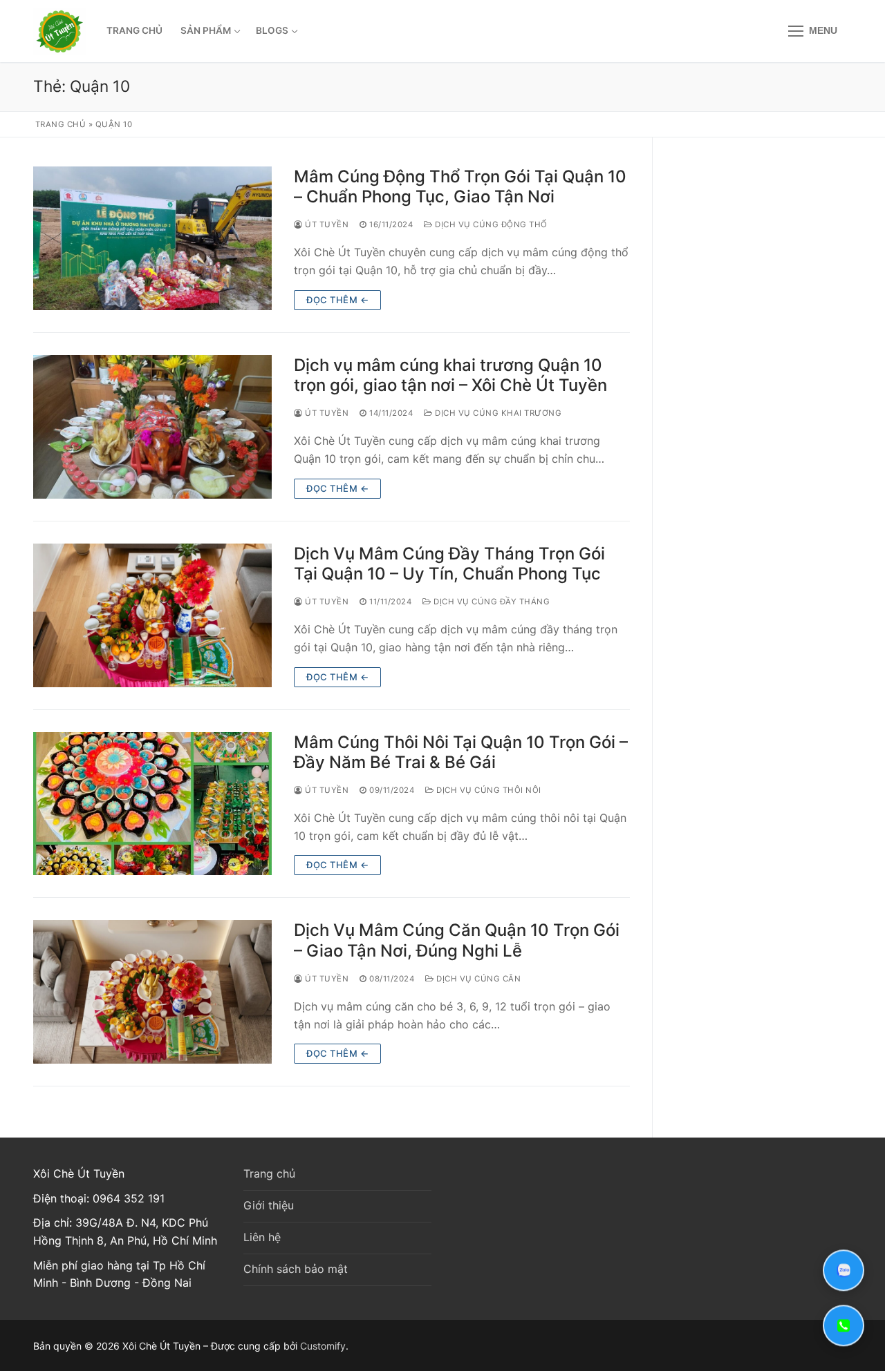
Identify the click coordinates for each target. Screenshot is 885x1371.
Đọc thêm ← (337, 299)
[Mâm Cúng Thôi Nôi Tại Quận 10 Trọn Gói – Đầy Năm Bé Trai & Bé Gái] (152, 804)
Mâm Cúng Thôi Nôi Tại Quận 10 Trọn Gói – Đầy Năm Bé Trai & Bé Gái (461, 752)
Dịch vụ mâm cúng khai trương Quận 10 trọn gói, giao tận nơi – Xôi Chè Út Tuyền (450, 375)
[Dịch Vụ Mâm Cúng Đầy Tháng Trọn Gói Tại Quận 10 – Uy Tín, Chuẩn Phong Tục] (152, 615)
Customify (323, 1346)
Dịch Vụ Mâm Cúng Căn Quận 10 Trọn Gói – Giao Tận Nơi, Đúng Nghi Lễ (457, 940)
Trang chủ (60, 124)
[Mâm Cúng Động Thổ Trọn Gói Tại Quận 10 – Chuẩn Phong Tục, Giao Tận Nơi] (152, 238)
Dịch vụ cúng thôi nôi (487, 790)
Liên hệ (262, 1237)
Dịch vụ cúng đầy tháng (490, 601)
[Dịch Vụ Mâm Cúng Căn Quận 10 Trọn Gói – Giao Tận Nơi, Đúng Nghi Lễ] (152, 992)
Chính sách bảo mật (295, 1269)
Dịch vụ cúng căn (477, 979)
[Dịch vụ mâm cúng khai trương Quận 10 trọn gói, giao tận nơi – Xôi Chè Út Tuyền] (152, 427)
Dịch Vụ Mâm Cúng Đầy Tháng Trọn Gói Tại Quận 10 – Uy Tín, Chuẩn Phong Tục (449, 564)
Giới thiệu (268, 1205)
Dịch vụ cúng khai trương (497, 413)
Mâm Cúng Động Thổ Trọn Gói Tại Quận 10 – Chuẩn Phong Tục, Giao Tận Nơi (460, 186)
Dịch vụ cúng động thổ (490, 224)
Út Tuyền (325, 224)
